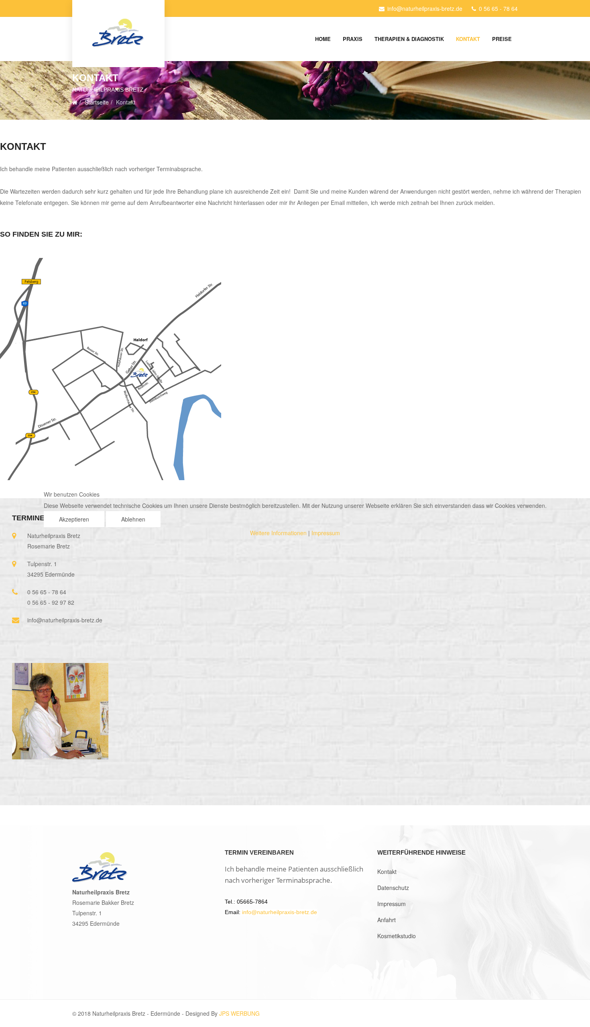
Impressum (325, 533)
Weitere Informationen (278, 533)
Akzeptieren (74, 519)
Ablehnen (133, 519)
